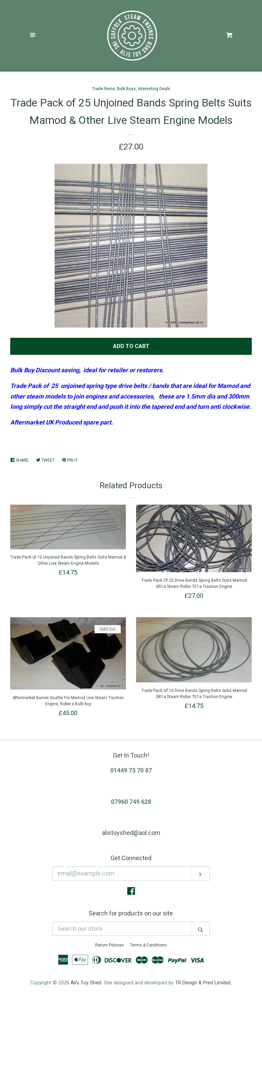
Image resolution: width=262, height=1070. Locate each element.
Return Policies (109, 945)
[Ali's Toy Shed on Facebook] (131, 892)
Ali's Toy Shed (86, 983)
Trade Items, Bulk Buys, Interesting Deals (131, 88)
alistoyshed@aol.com (131, 832)
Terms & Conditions (148, 945)
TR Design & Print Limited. (203, 983)
